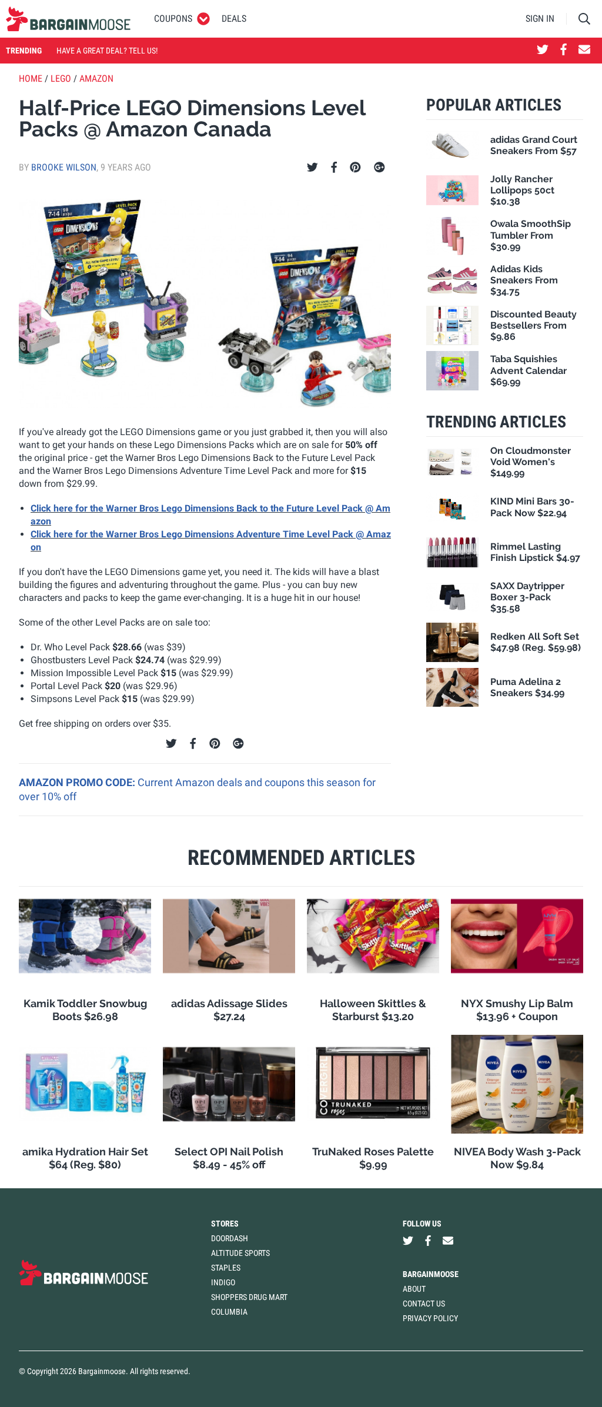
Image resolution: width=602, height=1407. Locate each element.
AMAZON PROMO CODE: (78, 782)
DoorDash (229, 1238)
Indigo (223, 1282)
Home (30, 78)
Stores (225, 1223)
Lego (61, 78)
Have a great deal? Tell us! (107, 50)
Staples (225, 1267)
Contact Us (424, 1303)
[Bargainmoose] (68, 19)
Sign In (540, 18)
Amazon (96, 78)
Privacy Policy (430, 1318)
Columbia (229, 1311)
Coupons (173, 18)
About (414, 1289)
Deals (234, 18)
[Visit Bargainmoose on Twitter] (542, 51)
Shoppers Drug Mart (249, 1297)
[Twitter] (312, 167)
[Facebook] (334, 167)
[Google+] (379, 167)
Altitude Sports (240, 1253)
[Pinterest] (355, 167)
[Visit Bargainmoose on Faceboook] (563, 51)
